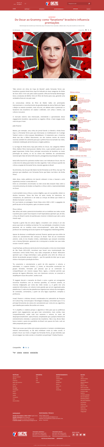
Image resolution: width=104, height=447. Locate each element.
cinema (19, 352)
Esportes (41, 9)
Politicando (83, 404)
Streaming (58, 389)
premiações (34, 352)
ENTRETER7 (59, 382)
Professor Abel (84, 406)
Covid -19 (15, 384)
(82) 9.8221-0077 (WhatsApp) (59, 433)
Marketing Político (85, 398)
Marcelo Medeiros (85, 396)
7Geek (82, 377)
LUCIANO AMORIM (85, 395)
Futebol (37, 382)
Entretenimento (58, 9)
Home (14, 8)
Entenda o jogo (84, 391)
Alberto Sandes (84, 378)
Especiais (75, 9)
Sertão (14, 395)
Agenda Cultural (16, 377)
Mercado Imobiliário (85, 400)
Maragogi (15, 388)
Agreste (14, 378)
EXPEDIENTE (16, 413)
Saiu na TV (58, 386)
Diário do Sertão (84, 387)
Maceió (14, 386)
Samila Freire (84, 409)
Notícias (27, 9)
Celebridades (59, 378)
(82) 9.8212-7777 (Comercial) (40, 434)
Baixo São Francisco (17, 382)
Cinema (58, 380)
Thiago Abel (83, 411)
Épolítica (83, 393)
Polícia (14, 391)
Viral (14, 399)
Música (57, 384)
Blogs (88, 9)
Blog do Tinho (84, 385)
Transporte (15, 397)
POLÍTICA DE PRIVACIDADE (47, 438)
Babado (58, 377)
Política (14, 393)
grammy (26, 352)
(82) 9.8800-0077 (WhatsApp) (39, 433)
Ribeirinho (83, 408)
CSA (37, 380)
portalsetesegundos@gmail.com (41, 436)
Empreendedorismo (85, 389)
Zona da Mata (16, 401)
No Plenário (83, 402)
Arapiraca (15, 380)
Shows (57, 388)
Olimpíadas (15, 389)
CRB (37, 378)
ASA (37, 377)
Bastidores (83, 380)
